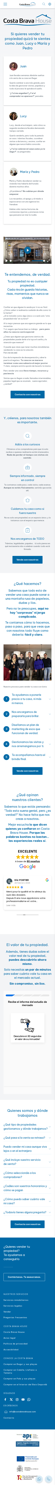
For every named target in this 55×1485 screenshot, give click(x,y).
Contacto (9, 1418)
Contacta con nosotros (27, 394)
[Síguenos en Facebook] (5, 1399)
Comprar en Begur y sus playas (20, 1364)
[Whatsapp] (29, 1399)
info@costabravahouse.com (22, 1411)
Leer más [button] (11, 905)
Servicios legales (13, 1306)
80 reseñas (33, 861)
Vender (7, 1312)
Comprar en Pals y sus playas (19, 1378)
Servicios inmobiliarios (16, 1300)
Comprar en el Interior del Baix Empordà (26, 1384)
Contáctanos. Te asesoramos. (24, 1277)
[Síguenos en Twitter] (11, 1399)
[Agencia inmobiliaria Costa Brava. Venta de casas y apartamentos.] (48, 1479)
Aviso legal (10, 1338)
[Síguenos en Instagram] (17, 1399)
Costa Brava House (14, 1332)
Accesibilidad (11, 1349)
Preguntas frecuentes (15, 1317)
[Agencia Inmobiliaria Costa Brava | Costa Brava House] (27, 4)
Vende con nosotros (27, 559)
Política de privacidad (16, 1343)
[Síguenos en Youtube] (23, 1399)
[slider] (14, 260)
